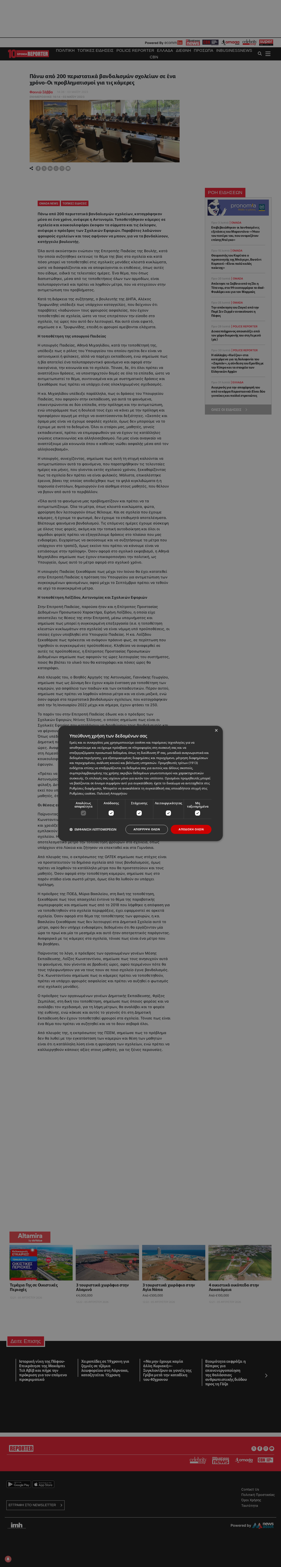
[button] (93, 829)
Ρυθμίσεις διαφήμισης (85, 788)
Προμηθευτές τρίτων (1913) (178, 763)
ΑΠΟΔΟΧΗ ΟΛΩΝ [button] (191, 829)
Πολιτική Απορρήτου (112, 793)
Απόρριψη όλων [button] (147, 829)
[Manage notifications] (8, 1559)
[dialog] (140, 783)
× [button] (216, 730)
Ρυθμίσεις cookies (82, 793)
